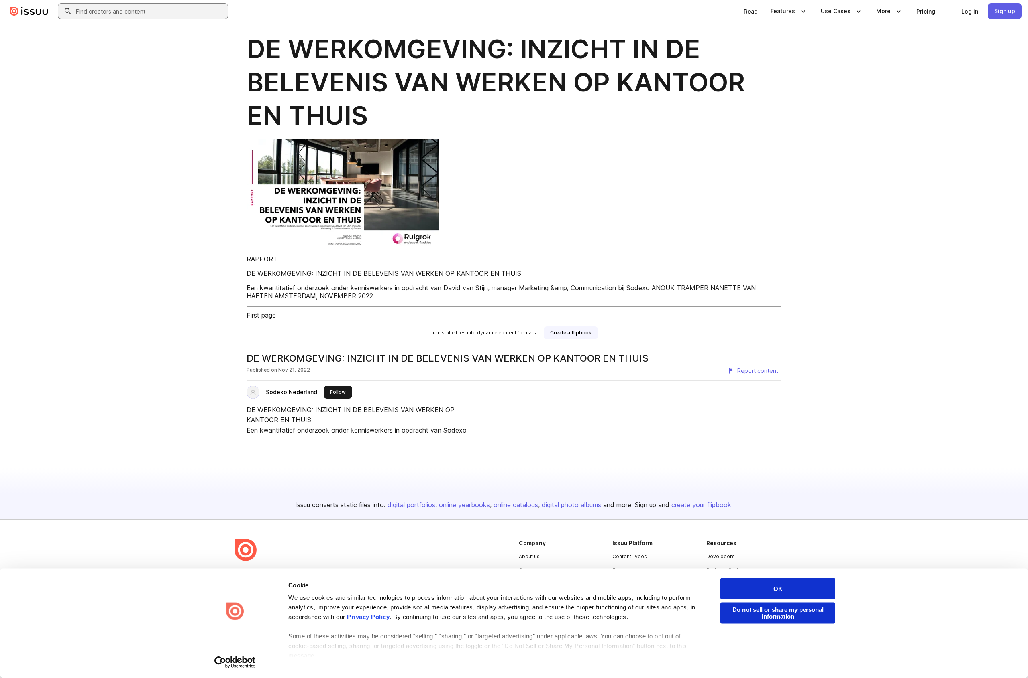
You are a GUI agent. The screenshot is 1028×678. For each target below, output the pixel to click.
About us (529, 556)
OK (778, 588)
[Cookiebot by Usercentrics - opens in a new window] (235, 662)
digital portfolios (411, 505)
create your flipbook (701, 505)
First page (261, 315)
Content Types (629, 556)
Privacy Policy (368, 616)
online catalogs (516, 505)
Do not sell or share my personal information (778, 613)
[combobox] (150, 11)
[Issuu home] (28, 11)
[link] (750, 11)
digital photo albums (571, 505)
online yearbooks (464, 505)
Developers (720, 556)
